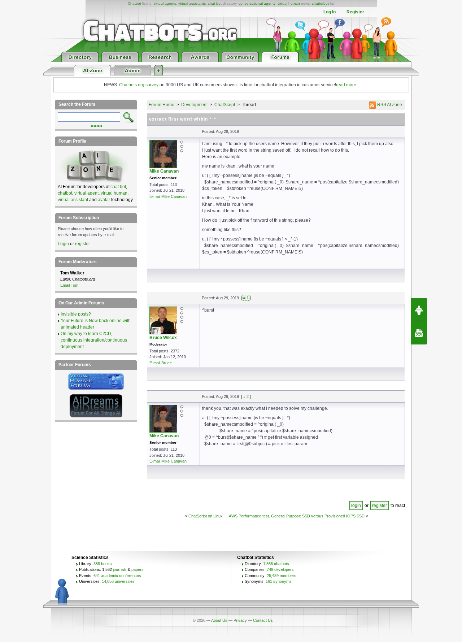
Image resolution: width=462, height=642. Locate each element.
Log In (329, 11)
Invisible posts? (76, 314)
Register (355, 11)
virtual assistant (73, 199)
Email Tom (69, 285)
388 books (102, 563)
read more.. (347, 84)
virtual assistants (192, 3)
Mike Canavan (164, 171)
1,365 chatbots (276, 563)
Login (63, 243)
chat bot (215, 3)
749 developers (280, 569)
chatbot (65, 193)
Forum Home (161, 104)
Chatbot (134, 3)
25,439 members (281, 575)
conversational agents (257, 3)
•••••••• (96, 125)
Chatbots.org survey (138, 84)
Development (194, 104)
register (379, 505)
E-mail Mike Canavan (168, 196)
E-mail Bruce (160, 363)
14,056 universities (118, 581)
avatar (104, 199)
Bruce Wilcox (163, 337)
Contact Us (263, 620)
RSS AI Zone (389, 104)
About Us (219, 620)
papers (137, 569)
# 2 (246, 396)
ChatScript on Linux (205, 516)
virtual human (289, 3)
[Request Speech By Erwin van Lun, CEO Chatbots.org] (419, 309)
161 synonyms (279, 581)
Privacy (240, 620)
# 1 (246, 298)
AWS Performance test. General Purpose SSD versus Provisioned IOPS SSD (297, 516)
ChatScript (224, 104)
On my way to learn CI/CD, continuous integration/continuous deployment (94, 340)
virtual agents (165, 3)
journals (120, 569)
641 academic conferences (117, 575)
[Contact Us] (419, 332)
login (356, 505)
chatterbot (320, 3)
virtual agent (86, 193)
